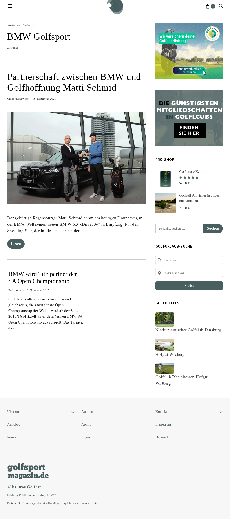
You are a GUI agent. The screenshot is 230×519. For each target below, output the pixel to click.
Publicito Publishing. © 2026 (37, 495)
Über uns (13, 411)
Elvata (93, 503)
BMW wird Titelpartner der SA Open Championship (42, 277)
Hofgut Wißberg (170, 354)
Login (85, 437)
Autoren (87, 411)
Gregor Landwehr (17, 99)
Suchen (213, 228)
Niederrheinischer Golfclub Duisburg (188, 330)
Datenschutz (164, 437)
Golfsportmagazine (30, 503)
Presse (11, 437)
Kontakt (161, 411)
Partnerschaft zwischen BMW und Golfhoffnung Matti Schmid (74, 82)
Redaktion (14, 290)
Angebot (13, 424)
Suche (189, 285)
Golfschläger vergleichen (60, 503)
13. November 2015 (37, 290)
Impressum (163, 424)
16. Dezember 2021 (44, 99)
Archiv (86, 424)
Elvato (83, 503)
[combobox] (189, 260)
